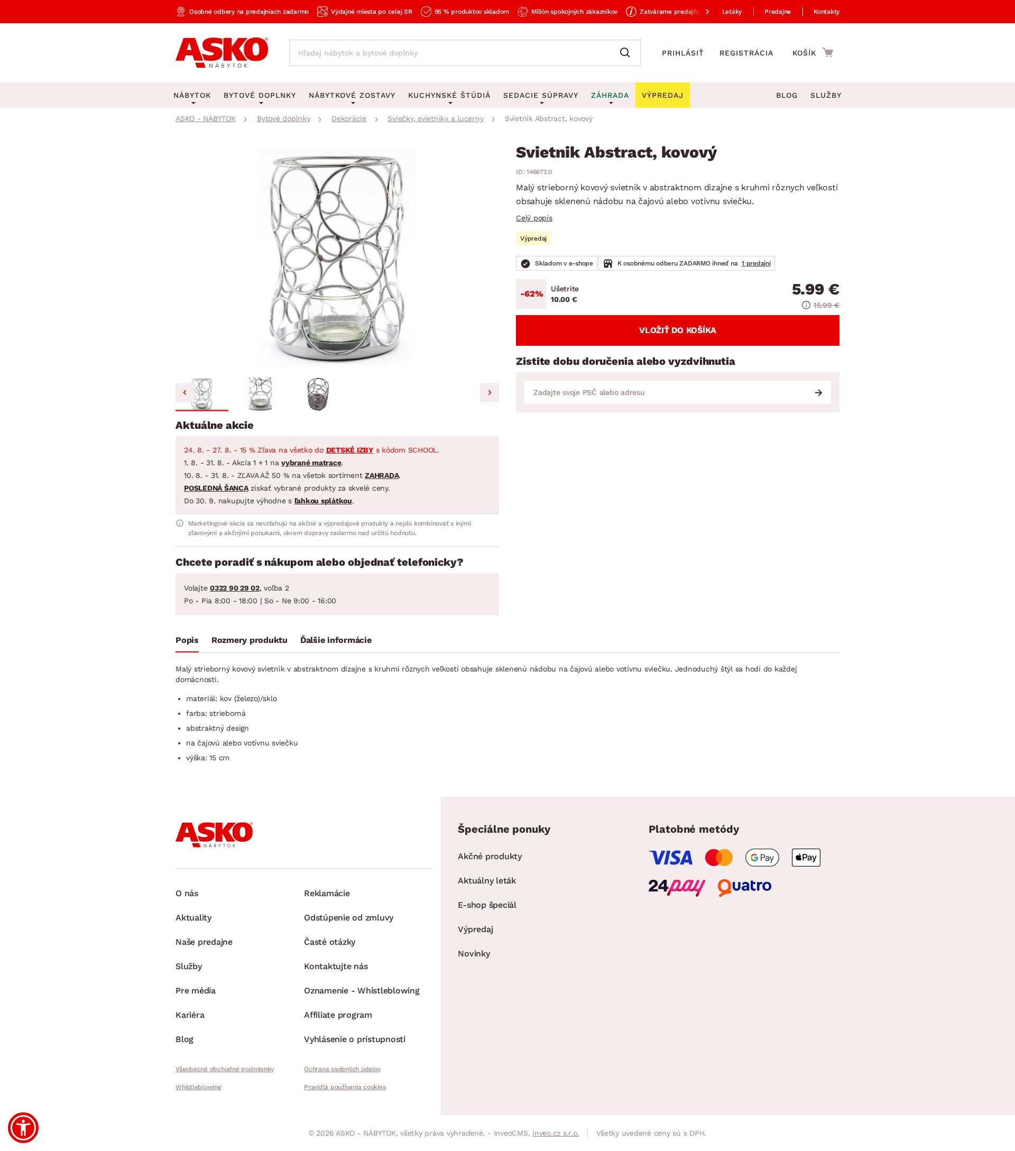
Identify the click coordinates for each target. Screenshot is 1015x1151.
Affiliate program (338, 1015)
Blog (787, 95)
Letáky (732, 11)
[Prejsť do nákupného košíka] (812, 52)
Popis (187, 640)
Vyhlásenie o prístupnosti (354, 1039)
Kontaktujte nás (335, 966)
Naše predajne (204, 942)
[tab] (187, 642)
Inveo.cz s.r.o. (555, 1133)
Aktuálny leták (487, 881)
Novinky (474, 954)
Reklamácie (327, 893)
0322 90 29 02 (235, 588)
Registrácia (746, 53)
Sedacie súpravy (540, 95)
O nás (187, 893)
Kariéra (190, 1015)
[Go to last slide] (185, 392)
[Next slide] (489, 392)
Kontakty (826, 11)
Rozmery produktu (249, 640)
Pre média (196, 991)
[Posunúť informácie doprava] (699, 11)
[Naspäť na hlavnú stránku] (222, 52)
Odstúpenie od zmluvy (348, 918)
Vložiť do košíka (677, 330)
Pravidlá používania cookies (344, 1087)
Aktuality (193, 918)
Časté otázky (329, 942)
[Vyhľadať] (627, 53)
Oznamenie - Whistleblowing (362, 991)
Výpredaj (475, 929)
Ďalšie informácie (336, 640)
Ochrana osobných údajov (342, 1069)
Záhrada (610, 95)
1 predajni (756, 263)
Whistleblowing (198, 1087)
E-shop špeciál (487, 905)
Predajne (777, 11)
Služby (826, 95)
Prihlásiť (683, 53)
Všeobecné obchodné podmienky (225, 1069)
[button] (202, 394)
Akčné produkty (490, 856)
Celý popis (534, 218)
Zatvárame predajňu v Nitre (681, 11)
